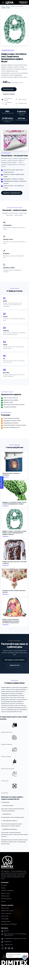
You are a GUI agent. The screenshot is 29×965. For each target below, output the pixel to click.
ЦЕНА (10, 2)
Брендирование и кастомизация (9, 924)
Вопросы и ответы (5, 893)
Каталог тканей (4, 916)
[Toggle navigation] (3, 2)
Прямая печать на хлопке (7, 910)
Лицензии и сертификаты (7, 890)
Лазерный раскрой (5, 921)
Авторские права (5, 895)
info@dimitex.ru (24, 3)
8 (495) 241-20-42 (23, 1)
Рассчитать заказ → (9, 89)
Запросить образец (9, 94)
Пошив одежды (4, 918)
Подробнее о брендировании (12, 193)
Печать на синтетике (6, 913)
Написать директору (6, 898)
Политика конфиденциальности (9, 957)
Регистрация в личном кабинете (14, 660)
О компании (4, 885)
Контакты (3, 901)
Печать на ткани (5, 908)
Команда (3, 887)
